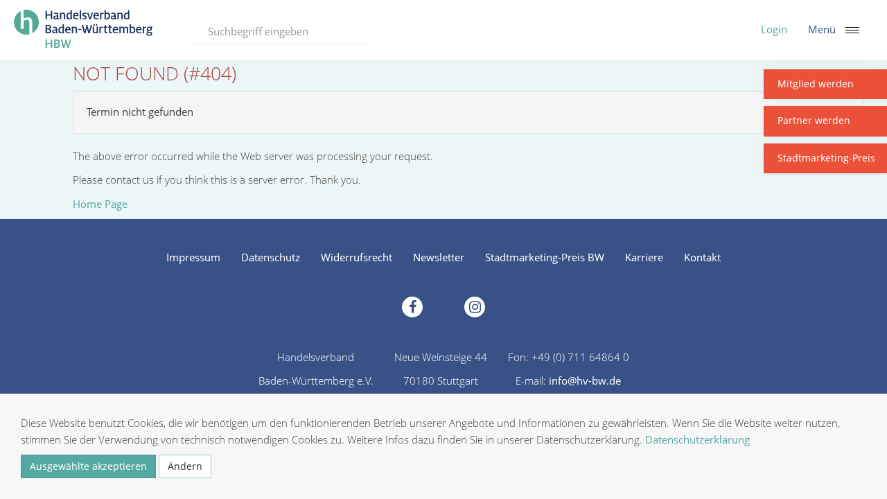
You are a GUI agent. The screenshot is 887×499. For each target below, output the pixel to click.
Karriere (644, 257)
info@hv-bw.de (585, 380)
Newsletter (438, 257)
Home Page (100, 204)
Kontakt (702, 257)
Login (774, 29)
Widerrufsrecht (356, 257)
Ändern (185, 466)
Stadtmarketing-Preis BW (544, 257)
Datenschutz (270, 257)
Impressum (193, 257)
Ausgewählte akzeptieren (88, 466)
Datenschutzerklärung (697, 439)
